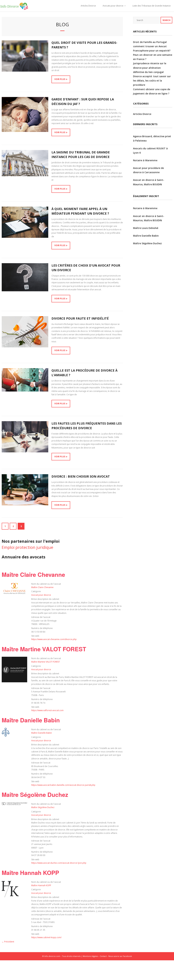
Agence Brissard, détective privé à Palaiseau (152, 138)
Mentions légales (90, 956)
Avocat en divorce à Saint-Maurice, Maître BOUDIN (148, 182)
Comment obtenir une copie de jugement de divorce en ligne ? (151, 91)
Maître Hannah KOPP (30, 872)
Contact (103, 956)
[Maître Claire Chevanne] (14, 593)
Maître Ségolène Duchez (35, 794)
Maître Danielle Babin (31, 720)
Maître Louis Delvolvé (145, 228)
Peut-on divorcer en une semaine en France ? (152, 57)
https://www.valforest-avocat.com (47, 710)
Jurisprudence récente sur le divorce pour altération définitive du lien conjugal (149, 67)
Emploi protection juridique (27, 547)
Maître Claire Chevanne (33, 574)
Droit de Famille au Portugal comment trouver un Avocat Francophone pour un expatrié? (151, 46)
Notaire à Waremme (145, 160)
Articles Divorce (88, 5)
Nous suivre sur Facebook (120, 956)
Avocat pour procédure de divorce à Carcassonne (148, 170)
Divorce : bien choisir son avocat (80, 476)
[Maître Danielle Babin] (6, 735)
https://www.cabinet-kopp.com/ (46, 937)
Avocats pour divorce (113, 5)
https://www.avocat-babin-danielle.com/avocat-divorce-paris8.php (63, 785)
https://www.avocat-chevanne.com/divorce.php (54, 639)
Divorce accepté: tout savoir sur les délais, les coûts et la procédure (152, 80)
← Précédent (8, 941)
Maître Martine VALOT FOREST (44, 649)
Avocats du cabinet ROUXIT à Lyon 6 (150, 150)
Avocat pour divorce (41, 595)
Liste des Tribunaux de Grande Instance (152, 5)
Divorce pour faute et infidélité (80, 318)
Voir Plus (59, 79)
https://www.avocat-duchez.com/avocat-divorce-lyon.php (58, 862)
